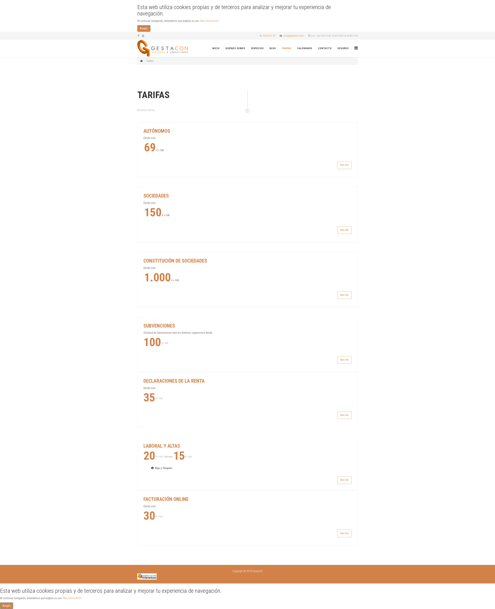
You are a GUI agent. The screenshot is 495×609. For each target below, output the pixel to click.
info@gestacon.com (293, 35)
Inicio (216, 48)
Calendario (304, 48)
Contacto (325, 48)
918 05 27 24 (269, 35)
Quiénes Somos (235, 48)
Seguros (343, 48)
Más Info (344, 165)
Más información (209, 20)
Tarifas (286, 48)
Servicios (257, 48)
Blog (273, 48)
